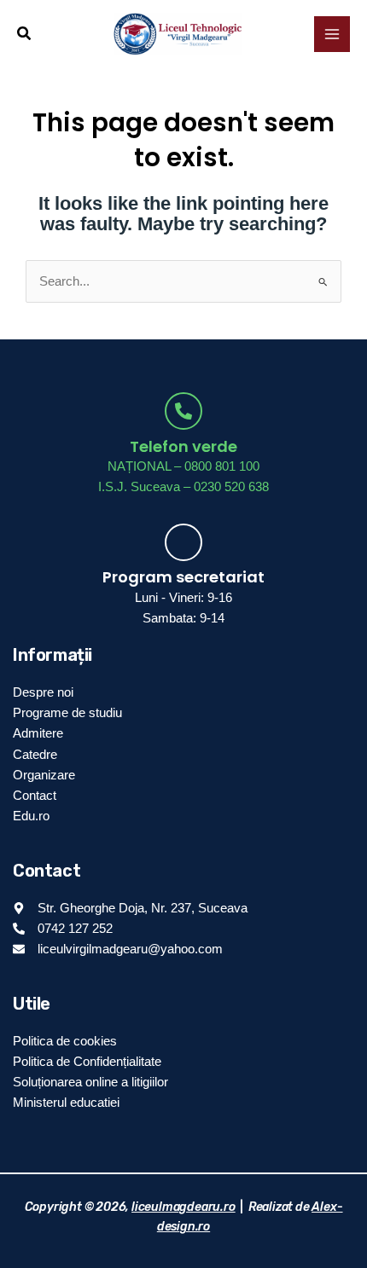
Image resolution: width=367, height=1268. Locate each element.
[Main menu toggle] (332, 34)
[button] (24, 34)
